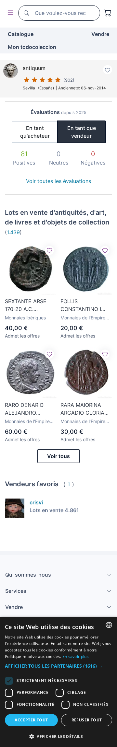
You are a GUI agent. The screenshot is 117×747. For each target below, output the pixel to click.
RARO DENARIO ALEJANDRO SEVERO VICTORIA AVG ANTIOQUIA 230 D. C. (28, 409)
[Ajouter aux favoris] (107, 69)
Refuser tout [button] (87, 720)
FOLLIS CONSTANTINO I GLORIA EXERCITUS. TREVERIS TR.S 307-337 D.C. (85, 305)
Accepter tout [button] (31, 720)
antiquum (34, 68)
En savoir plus (75, 656)
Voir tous (58, 456)
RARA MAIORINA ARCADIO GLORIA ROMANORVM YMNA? (82, 409)
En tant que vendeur (81, 132)
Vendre (100, 34)
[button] (58, 665)
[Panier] (108, 13)
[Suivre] (49, 250)
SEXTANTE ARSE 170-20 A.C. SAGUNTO (25, 305)
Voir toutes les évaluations (58, 181)
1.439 (13, 232)
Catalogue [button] (20, 34)
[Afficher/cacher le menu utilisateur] (9, 13)
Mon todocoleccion (32, 47)
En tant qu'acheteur (35, 132)
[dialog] (58, 682)
